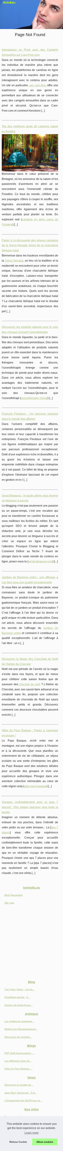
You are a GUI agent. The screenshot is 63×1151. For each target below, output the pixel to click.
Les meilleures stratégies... (19, 1021)
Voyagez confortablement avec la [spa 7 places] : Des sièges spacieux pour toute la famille (30, 807)
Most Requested (13, 895)
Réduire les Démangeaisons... (21, 1029)
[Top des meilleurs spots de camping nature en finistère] (30, 152)
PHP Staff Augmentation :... (19, 1053)
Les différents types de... (18, 1060)
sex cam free (37, 85)
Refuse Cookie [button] (18, 1141)
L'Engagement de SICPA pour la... (23, 1100)
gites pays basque (35, 786)
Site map (9, 902)
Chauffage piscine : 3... (17, 997)
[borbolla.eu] (31, 14)
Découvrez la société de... (18, 1084)
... (43, 110)
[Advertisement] (31, 943)
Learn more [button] (31, 1132)
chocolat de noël (29, 684)
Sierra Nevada (14, 260)
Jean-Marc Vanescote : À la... (20, 1092)
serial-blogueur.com (40, 561)
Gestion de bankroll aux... (18, 1005)
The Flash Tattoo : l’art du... (19, 989)
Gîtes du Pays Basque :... (18, 1068)
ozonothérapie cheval (34, 398)
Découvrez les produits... (18, 1037)
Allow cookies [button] (44, 1141)
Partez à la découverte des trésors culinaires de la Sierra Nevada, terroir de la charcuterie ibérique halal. (30, 245)
